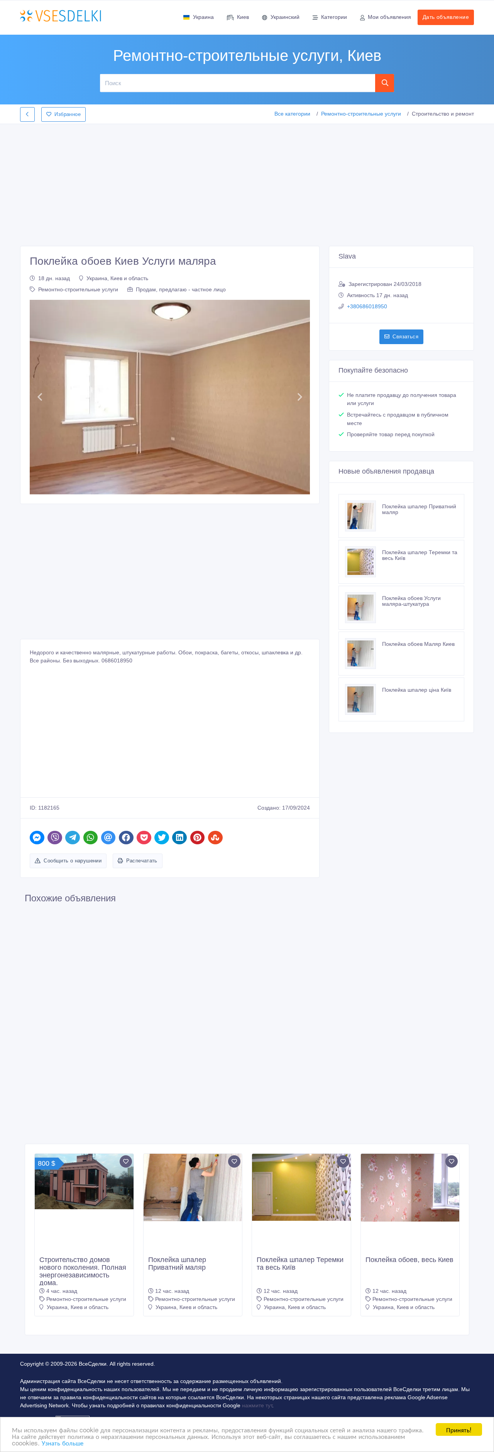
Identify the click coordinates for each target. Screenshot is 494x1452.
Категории (334, 17)
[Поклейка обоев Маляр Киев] (363, 653)
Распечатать (141, 861)
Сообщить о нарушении (73, 861)
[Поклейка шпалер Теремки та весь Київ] (363, 561)
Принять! (459, 1429)
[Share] (37, 837)
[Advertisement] (247, 183)
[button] (40, 397)
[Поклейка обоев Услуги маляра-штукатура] (363, 607)
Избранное (67, 114)
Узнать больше (62, 1442)
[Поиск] (384, 83)
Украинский (285, 17)
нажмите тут (257, 1405)
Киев (243, 17)
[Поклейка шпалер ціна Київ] (363, 699)
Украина (203, 17)
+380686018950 (367, 306)
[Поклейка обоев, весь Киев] (410, 1188)
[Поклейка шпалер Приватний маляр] (363, 516)
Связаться (405, 336)
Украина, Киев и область (117, 278)
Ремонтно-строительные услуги (361, 114)
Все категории (292, 114)
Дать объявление (446, 17)
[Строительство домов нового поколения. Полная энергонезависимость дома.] (84, 1181)
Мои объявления (389, 17)
